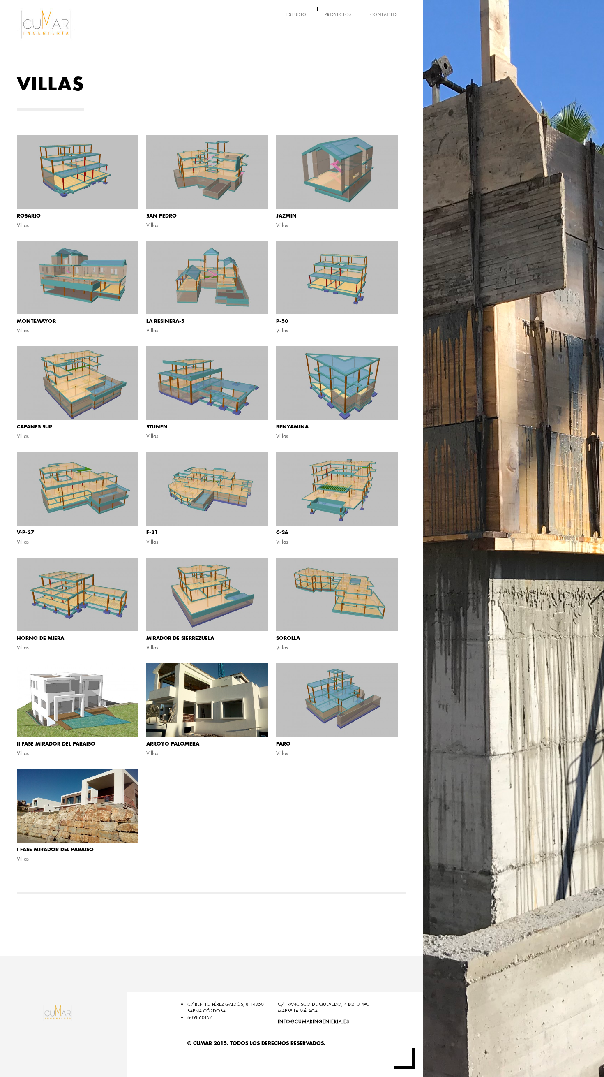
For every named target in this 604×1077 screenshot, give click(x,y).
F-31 (152, 532)
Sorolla (288, 638)
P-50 (282, 321)
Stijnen (157, 426)
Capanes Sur (34, 426)
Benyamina (292, 426)
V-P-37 (25, 532)
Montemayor (36, 321)
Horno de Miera (40, 638)
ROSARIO (29, 215)
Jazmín (286, 215)
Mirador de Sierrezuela (180, 638)
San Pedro (161, 215)
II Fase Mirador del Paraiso (56, 743)
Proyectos (338, 14)
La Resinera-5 (165, 321)
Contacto (383, 14)
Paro (283, 743)
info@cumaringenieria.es (313, 1021)
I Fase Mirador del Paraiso (55, 849)
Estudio (296, 14)
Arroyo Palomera (172, 743)
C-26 (282, 532)
